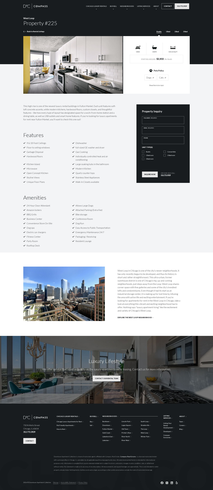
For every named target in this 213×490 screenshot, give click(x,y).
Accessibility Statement (68, 482)
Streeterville (145, 425)
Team (181, 421)
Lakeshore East (107, 436)
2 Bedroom (171, 155)
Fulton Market (107, 429)
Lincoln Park (126, 421)
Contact (168, 6)
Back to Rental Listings (35, 31)
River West (125, 440)
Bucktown (105, 421)
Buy (91, 421)
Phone (146, 138)
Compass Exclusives (167, 436)
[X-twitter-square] (166, 483)
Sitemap (55, 482)
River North (126, 436)
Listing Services (143, 6)
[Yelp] (176, 483)
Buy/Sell (113, 6)
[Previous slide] (114, 89)
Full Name (150, 118)
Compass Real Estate (128, 456)
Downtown (106, 425)
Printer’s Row (126, 433)
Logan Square (126, 425)
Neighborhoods (127, 6)
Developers (167, 431)
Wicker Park (145, 436)
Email (149, 128)
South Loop (145, 421)
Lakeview (105, 440)
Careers (182, 425)
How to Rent (61, 429)
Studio (148, 152)
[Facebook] (162, 483)
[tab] (159, 32)
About (156, 6)
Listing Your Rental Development (168, 425)
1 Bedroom (150, 155)
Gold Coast (106, 433)
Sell (91, 425)
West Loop (144, 433)
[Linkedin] (171, 483)
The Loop (144, 429)
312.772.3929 (182, 6)
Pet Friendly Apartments (65, 425)
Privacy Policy (164, 167)
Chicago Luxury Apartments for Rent (69, 421)
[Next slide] (119, 89)
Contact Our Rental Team (106, 378)
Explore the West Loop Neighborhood (135, 317)
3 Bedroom (150, 159)
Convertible (171, 152)
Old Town (125, 429)
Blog (180, 429)
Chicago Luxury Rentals (96, 6)
